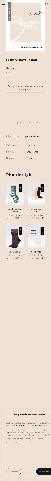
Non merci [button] (14, 471)
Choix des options (15, 217)
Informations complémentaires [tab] (22, 136)
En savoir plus (37, 438)
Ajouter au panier (36, 217)
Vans (8, 72)
